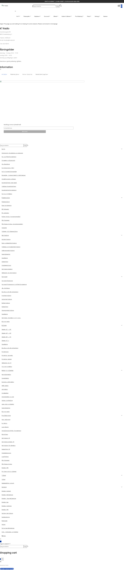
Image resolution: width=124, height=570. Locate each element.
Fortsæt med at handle (7, 569)
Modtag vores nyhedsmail (12, 125)
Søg (58, 6)
